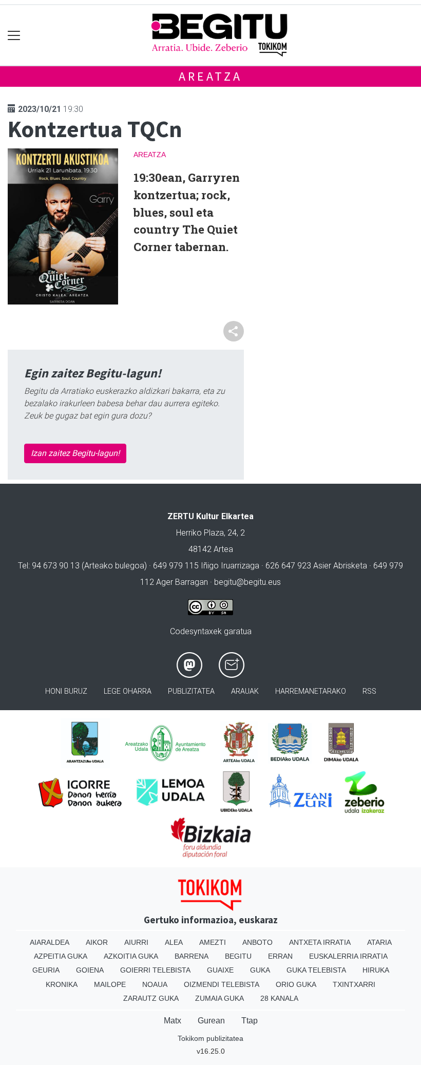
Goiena (90, 970)
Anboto (257, 942)
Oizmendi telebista (221, 984)
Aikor (97, 942)
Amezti (212, 942)
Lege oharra (127, 691)
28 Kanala (279, 998)
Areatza (210, 76)
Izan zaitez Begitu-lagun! (75, 453)
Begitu (238, 956)
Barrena (191, 956)
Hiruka (375, 970)
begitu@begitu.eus (247, 582)
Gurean (211, 1020)
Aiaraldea (49, 942)
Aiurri (136, 942)
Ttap (249, 1020)
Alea (174, 942)
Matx (172, 1020)
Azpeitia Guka (60, 956)
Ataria (379, 942)
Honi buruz (66, 691)
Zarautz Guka (151, 998)
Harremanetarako (310, 691)
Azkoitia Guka (131, 956)
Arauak (245, 691)
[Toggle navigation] (14, 35)
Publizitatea (191, 691)
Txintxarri (354, 984)
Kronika (62, 984)
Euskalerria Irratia (348, 956)
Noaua (154, 984)
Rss (369, 691)
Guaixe (220, 970)
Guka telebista (316, 970)
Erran (280, 956)
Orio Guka (296, 984)
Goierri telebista (155, 970)
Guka (260, 970)
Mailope (110, 984)
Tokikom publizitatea (210, 1038)
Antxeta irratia (320, 942)
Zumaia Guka (219, 998)
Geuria (46, 970)
